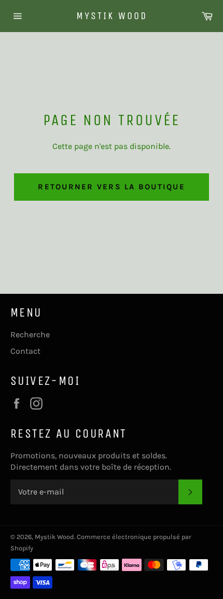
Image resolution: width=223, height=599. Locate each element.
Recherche (30, 334)
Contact (25, 351)
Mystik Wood (111, 16)
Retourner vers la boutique (111, 186)
